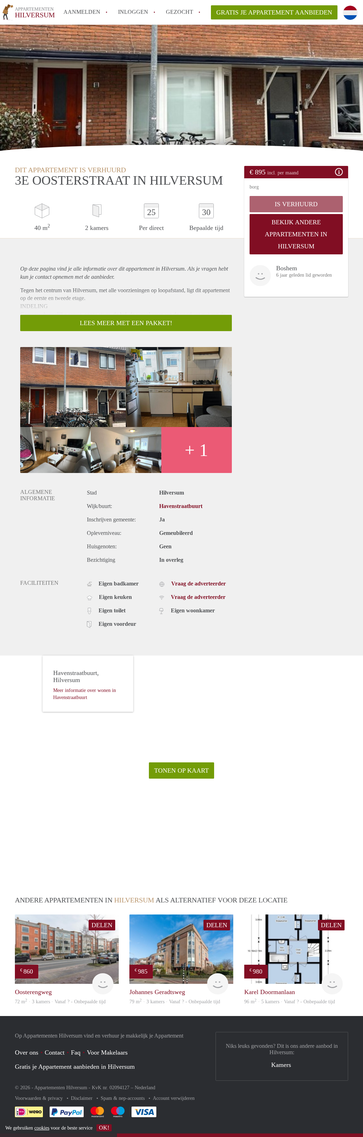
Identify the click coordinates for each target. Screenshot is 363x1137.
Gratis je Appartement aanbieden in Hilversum (75, 1066)
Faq (75, 1052)
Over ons (26, 1052)
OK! (104, 1128)
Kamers (281, 1064)
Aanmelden (81, 12)
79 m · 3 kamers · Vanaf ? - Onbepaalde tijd (174, 1001)
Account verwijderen (174, 1098)
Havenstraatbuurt (180, 506)
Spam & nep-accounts (123, 1098)
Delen (101, 925)
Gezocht (179, 12)
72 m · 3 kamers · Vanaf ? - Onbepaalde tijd (60, 1001)
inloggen (133, 12)
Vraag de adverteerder (198, 584)
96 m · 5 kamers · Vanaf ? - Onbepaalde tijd (289, 1001)
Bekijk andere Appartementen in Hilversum (296, 234)
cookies (41, 1128)
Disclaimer (82, 1098)
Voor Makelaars (107, 1052)
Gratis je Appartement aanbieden (274, 12)
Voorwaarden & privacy (39, 1098)
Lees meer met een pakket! (126, 323)
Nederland (145, 1087)
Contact (55, 1052)
